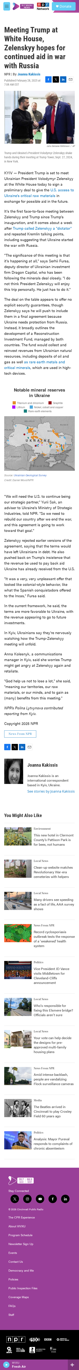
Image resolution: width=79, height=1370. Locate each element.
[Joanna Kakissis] (13, 771)
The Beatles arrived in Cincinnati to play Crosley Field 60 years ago (53, 1111)
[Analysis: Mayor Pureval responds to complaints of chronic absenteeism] (18, 1140)
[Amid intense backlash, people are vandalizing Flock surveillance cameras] (18, 1076)
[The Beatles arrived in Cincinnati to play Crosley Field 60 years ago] (18, 1108)
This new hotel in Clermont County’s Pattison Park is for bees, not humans (54, 840)
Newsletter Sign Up (20, 1244)
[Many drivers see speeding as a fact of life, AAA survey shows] (18, 901)
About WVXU (16, 1226)
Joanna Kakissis (28, 74)
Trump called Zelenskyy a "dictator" (42, 228)
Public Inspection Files (22, 1288)
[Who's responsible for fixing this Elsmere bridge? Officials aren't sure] (18, 1007)
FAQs (12, 1306)
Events (12, 1253)
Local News (41, 861)
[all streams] (73, 1364)
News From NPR (20, 734)
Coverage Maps (18, 1297)
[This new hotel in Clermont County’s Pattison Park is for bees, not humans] (18, 836)
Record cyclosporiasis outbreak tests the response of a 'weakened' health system (54, 938)
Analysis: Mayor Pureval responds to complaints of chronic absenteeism (53, 1144)
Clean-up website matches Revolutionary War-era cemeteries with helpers (53, 872)
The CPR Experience (21, 1217)
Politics (38, 962)
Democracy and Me (21, 1270)
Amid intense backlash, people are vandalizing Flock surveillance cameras (54, 1079)
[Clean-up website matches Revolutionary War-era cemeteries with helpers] (18, 869)
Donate (65, 6)
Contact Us (15, 1261)
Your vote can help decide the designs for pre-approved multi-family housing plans (52, 1044)
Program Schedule (20, 1235)
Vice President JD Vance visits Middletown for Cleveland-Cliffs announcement (51, 975)
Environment (42, 829)
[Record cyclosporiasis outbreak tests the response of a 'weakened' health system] (18, 933)
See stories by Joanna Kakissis (51, 791)
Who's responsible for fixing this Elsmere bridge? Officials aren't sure (53, 1010)
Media (38, 1100)
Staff (11, 1314)
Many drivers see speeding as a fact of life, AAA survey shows (54, 904)
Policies (13, 1279)
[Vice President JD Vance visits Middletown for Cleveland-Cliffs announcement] (18, 970)
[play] (6, 1365)
